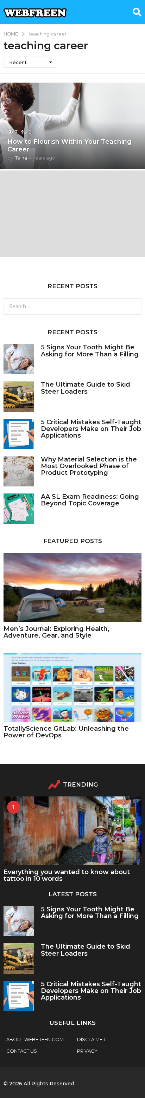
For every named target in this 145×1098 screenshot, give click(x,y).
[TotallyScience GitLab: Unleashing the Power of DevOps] (72, 687)
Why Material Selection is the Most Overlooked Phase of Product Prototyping (89, 466)
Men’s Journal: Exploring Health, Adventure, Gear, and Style (56, 632)
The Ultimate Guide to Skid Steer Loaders (85, 388)
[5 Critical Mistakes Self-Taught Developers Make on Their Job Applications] (19, 434)
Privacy (87, 1051)
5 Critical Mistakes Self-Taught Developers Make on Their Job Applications (91, 429)
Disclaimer (91, 1039)
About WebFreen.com (35, 1039)
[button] (137, 12)
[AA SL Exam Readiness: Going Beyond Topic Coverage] (19, 508)
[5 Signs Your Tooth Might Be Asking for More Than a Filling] (19, 359)
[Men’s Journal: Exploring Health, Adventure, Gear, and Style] (72, 587)
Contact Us (21, 1051)
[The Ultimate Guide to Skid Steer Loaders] (19, 396)
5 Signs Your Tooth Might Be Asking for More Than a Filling (90, 350)
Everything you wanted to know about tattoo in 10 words (67, 875)
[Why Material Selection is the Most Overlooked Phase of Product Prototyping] (19, 471)
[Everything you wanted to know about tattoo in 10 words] (72, 830)
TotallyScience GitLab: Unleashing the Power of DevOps (66, 732)
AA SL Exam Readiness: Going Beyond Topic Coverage (90, 500)
